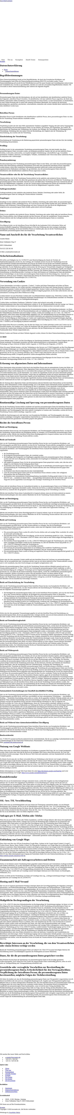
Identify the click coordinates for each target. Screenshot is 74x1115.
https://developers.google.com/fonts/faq (49, 771)
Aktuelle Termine (30, 60)
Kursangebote (19, 60)
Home (3, 60)
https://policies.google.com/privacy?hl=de (12, 855)
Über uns (10, 60)
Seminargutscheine (43, 60)
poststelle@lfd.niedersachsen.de (13, 742)
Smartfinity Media (14, 1112)
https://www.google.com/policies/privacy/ (34, 773)
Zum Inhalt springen (6, 1)
